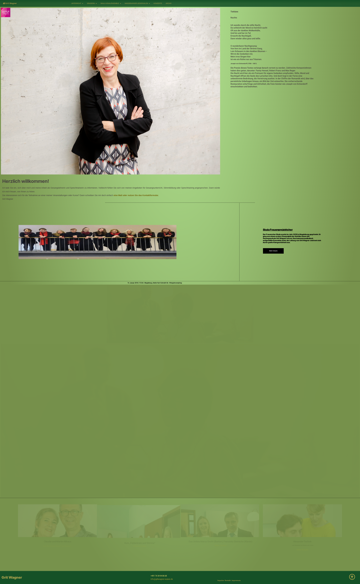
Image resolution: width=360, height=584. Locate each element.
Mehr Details (220, 545)
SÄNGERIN (91, 3)
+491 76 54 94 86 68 (159, 576)
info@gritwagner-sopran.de (162, 579)
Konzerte (158, 3)
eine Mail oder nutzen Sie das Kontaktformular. (136, 195)
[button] (2, 314)
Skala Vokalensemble (109, 3)
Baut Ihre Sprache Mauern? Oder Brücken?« (57, 546)
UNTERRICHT (76, 3)
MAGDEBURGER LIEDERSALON (136, 3)
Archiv (168, 3)
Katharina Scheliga (139, 546)
